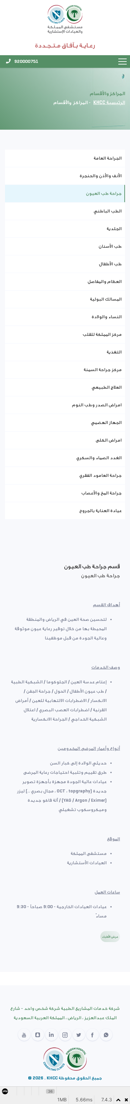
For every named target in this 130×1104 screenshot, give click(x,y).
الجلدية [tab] (114, 228)
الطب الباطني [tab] (108, 211)
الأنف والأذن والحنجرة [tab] (101, 176)
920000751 (25, 61)
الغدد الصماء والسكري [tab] (99, 458)
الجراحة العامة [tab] (108, 158)
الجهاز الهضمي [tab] (106, 422)
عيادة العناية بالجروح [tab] (100, 510)
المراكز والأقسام (70, 102)
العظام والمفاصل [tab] (105, 281)
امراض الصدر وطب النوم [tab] (97, 405)
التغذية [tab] (114, 352)
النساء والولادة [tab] (107, 317)
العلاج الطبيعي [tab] (107, 387)
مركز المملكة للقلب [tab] (102, 334)
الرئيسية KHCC (109, 102)
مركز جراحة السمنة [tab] (103, 369)
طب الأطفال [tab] (110, 264)
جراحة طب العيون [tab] (104, 193)
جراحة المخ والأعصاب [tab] (101, 493)
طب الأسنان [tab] (110, 246)
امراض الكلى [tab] (109, 440)
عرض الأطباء (110, 936)
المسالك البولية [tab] (106, 299)
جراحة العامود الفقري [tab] (100, 475)
